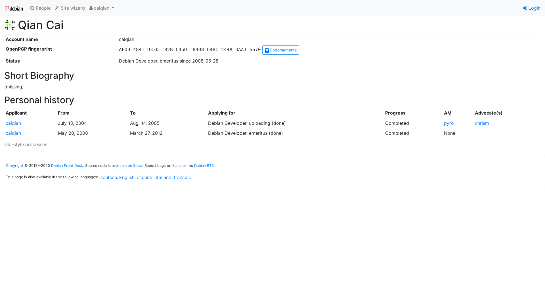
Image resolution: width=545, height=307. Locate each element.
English (127, 177)
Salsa (176, 165)
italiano (163, 177)
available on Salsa (127, 165)
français (182, 177)
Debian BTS (204, 165)
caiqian (13, 123)
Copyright (14, 165)
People (42, 8)
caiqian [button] (102, 8)
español (145, 177)
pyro (449, 123)
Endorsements (281, 49)
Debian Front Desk (67, 165)
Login (533, 8)
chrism (482, 123)
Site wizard (72, 8)
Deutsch (108, 177)
